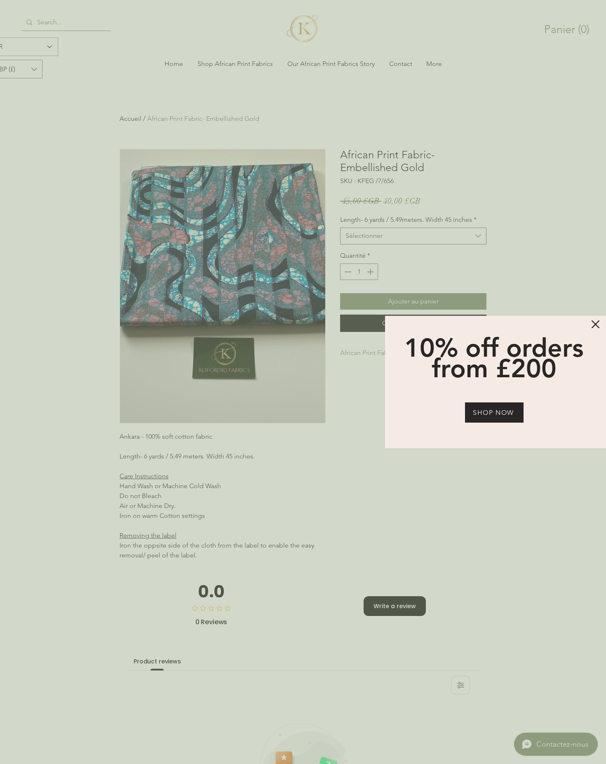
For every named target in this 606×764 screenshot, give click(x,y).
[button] (595, 324)
